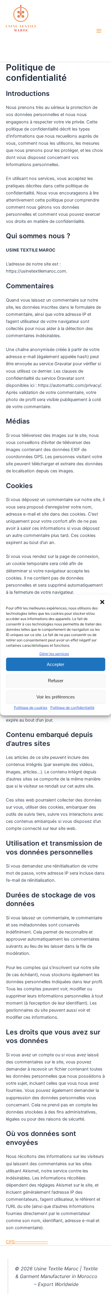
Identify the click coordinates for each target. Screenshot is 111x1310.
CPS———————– (27, 1242)
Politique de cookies (30, 707)
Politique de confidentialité (72, 707)
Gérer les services (54, 653)
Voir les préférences (55, 696)
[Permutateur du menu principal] (99, 31)
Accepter (55, 664)
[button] (102, 602)
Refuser (55, 680)
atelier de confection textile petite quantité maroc (42, 44)
